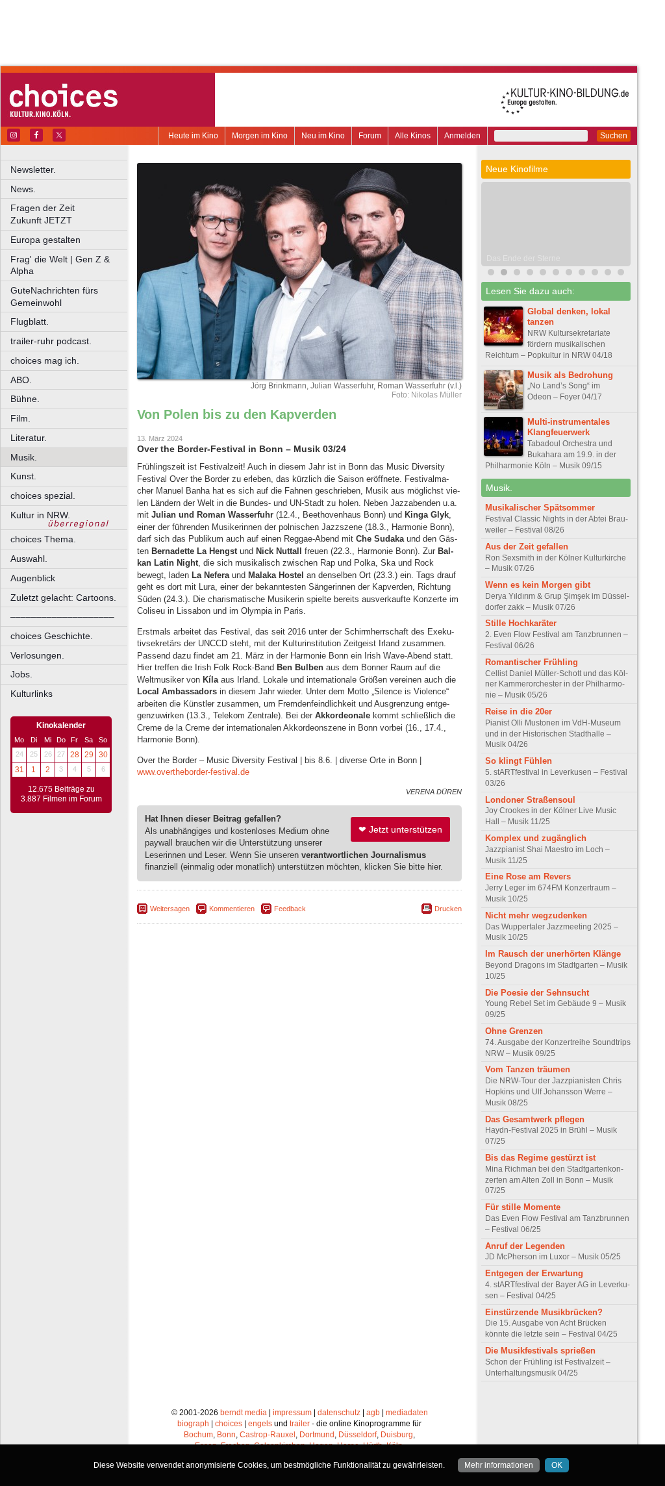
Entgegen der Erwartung (534, 1273)
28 (74, 754)
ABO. (21, 380)
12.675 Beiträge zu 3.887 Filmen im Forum (61, 794)
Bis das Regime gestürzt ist (540, 1158)
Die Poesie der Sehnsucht (537, 993)
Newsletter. (33, 169)
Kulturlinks (31, 693)
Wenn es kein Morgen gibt (537, 585)
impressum (292, 1412)
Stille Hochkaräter (521, 623)
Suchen (613, 135)
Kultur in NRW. (40, 515)
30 (103, 754)
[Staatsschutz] (594, 274)
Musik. (23, 457)
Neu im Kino (323, 135)
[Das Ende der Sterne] (503, 274)
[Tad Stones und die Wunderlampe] (542, 274)
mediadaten (407, 1412)
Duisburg (397, 1434)
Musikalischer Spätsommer (540, 507)
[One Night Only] (490, 274)
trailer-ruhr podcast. (51, 341)
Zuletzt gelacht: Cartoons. (63, 597)
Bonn (226, 1434)
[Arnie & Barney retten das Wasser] (555, 274)
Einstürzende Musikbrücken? (544, 1312)
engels (260, 1423)
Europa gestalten (45, 239)
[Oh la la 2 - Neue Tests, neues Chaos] (516, 274)
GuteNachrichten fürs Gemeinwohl (54, 296)
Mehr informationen (498, 1465)
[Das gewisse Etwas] (568, 274)
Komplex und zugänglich (535, 838)
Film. (20, 418)
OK (556, 1465)
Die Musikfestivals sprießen (540, 1350)
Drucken (448, 909)
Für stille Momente (522, 1207)
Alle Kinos (413, 135)
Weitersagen (170, 909)
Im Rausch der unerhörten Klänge (553, 954)
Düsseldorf (357, 1434)
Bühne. (25, 399)
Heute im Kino (193, 135)
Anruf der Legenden (525, 1246)
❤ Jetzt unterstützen (400, 829)
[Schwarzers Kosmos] (620, 274)
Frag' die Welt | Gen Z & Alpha (60, 265)
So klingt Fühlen (518, 761)
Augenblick (32, 578)
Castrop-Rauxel (267, 1434)
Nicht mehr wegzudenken (536, 915)
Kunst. (23, 476)
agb (373, 1412)
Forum (369, 135)
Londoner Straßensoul (530, 800)
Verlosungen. (37, 655)
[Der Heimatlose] (607, 274)
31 (19, 769)
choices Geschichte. (51, 636)
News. (23, 189)
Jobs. (21, 674)
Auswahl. (28, 558)
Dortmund (316, 1434)
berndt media (243, 1412)
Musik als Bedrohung (570, 375)
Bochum (198, 1434)
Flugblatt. (29, 321)
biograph (193, 1423)
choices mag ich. (44, 360)
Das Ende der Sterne (523, 258)
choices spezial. (42, 495)
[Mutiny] (529, 274)
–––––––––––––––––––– (62, 616)
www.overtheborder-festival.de (193, 772)
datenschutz (339, 1412)
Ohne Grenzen (514, 1031)
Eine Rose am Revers (528, 876)
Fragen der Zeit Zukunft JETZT (69, 214)
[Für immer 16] (581, 274)
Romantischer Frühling (531, 662)
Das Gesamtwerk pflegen (534, 1119)
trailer (300, 1423)
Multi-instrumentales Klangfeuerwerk (568, 427)
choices (228, 1423)
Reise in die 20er (518, 711)
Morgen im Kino (260, 135)
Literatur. (28, 438)
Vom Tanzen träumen (527, 1069)
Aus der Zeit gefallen (526, 546)
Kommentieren (232, 909)
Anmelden (462, 135)
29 (89, 754)
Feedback (290, 909)
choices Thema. (43, 539)
